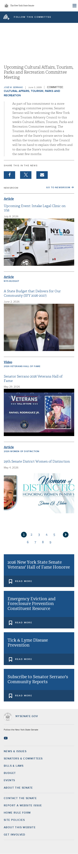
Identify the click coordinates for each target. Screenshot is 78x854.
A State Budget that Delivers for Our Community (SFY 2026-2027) (32, 293)
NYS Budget (11, 281)
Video (8, 362)
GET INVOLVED (14, 834)
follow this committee (32, 17)
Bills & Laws (14, 766)
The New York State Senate (22, 6)
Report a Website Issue (23, 805)
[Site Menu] (74, 5)
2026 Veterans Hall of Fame (22, 366)
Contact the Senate (20, 798)
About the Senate (18, 788)
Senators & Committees (23, 758)
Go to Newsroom (58, 187)
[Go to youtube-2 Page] (6, 738)
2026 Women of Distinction (21, 451)
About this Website (20, 827)
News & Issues (15, 751)
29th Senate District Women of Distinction (37, 461)
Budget (10, 773)
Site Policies (14, 820)
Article (9, 199)
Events (9, 780)
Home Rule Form (17, 812)
